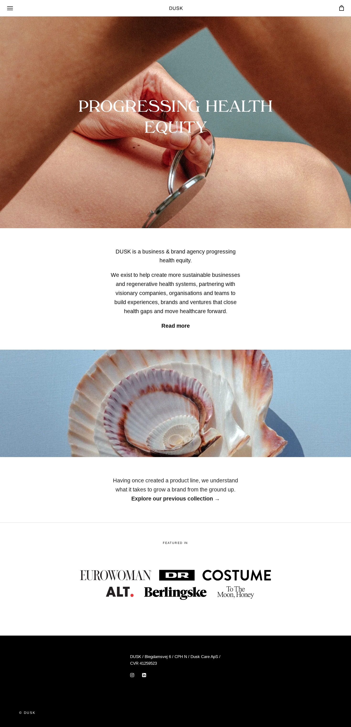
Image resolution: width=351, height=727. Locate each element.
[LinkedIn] (144, 675)
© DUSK (27, 713)
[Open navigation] (10, 8)
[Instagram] (132, 675)
